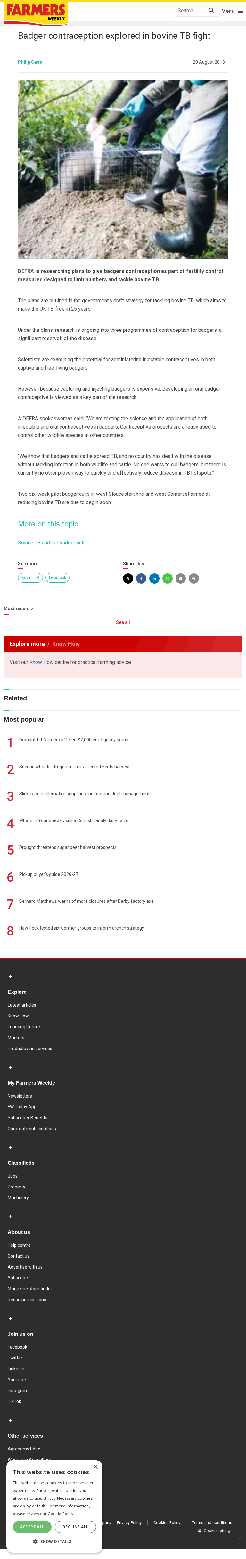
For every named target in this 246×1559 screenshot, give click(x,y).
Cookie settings (218, 1530)
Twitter (15, 1357)
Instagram (18, 1390)
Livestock (57, 577)
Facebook (17, 1347)
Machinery (18, 1197)
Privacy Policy (129, 1522)
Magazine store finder (30, 1288)
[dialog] (54, 1506)
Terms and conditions (212, 1522)
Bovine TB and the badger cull (51, 543)
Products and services (30, 1048)
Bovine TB (30, 577)
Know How (41, 662)
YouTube (17, 1379)
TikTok (14, 1401)
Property (16, 1186)
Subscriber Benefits (27, 1117)
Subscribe (18, 1277)
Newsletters (20, 1095)
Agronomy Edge (24, 1448)
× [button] (95, 1467)
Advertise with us (25, 1266)
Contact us (18, 1256)
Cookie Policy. (61, 1513)
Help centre (19, 1245)
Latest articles (22, 1005)
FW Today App (22, 1106)
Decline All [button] (75, 1527)
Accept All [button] (32, 1527)
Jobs (13, 1176)
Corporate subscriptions (32, 1128)
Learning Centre (24, 1026)
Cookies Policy (166, 1522)
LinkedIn (16, 1368)
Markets (16, 1037)
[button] (54, 1541)
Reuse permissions (27, 1299)
